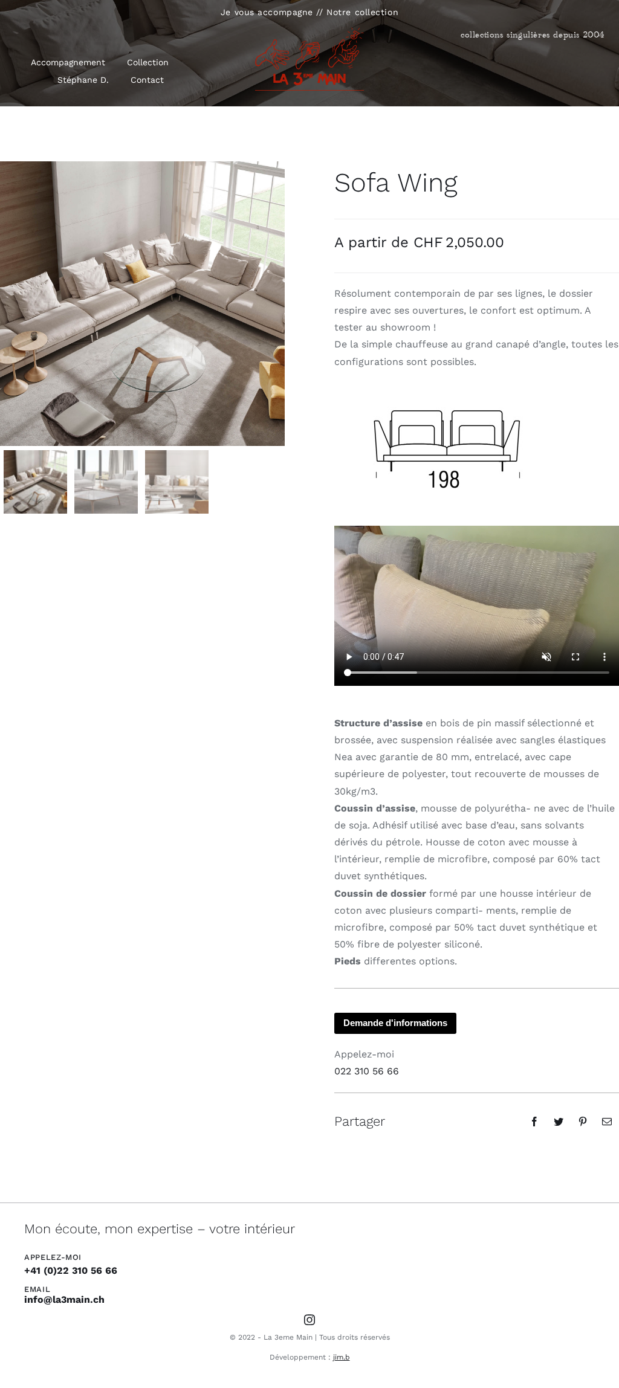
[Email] (607, 1121)
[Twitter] (558, 1121)
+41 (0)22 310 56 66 (70, 1270)
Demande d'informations (395, 1023)
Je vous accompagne (267, 12)
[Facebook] (534, 1121)
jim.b (341, 1357)
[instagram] (309, 1319)
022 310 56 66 (366, 1071)
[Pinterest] (583, 1121)
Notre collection (362, 12)
